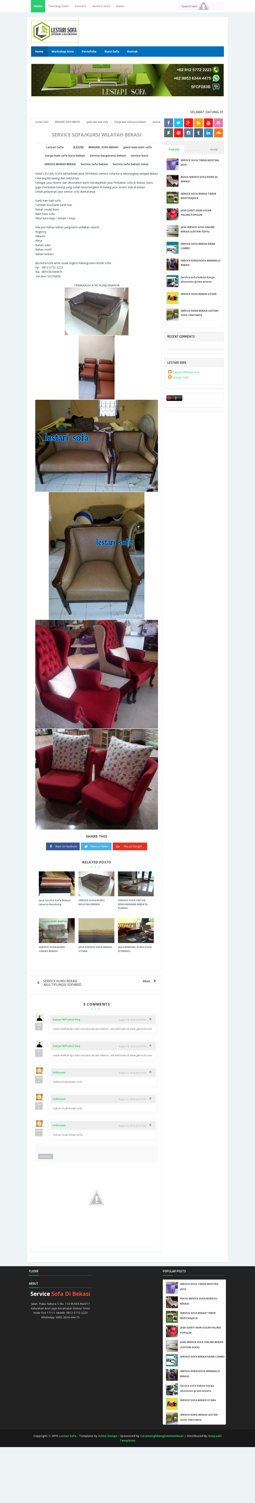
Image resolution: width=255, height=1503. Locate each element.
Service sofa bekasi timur (131, 164)
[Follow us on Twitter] (178, 122)
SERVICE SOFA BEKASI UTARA (199, 294)
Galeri (120, 6)
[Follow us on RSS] (198, 122)
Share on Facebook (66, 846)
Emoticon (45, 1156)
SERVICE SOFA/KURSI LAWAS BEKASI (52, 949)
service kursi (139, 155)
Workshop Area (63, 51)
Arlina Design (107, 1436)
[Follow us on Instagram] (188, 132)
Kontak (132, 51)
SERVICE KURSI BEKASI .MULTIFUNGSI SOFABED (62, 983)
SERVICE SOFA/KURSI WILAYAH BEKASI (91, 902)
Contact (80, 6)
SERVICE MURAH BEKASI (60, 164)
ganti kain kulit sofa (137, 147)
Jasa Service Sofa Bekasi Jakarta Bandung (55, 902)
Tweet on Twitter (99, 846)
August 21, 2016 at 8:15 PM (132, 1072)
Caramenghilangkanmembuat (162, 1436)
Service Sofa (101, 6)
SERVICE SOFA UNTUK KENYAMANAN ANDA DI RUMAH (133, 904)
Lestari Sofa (180, 377)
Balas (39, 1027)
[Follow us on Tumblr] (198, 132)
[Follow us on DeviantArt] (168, 132)
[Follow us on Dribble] (218, 122)
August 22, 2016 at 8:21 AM (132, 1125)
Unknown (59, 1072)
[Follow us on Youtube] (208, 122)
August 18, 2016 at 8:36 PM (132, 1019)
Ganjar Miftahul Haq (66, 1019)
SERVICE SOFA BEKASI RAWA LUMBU (202, 1356)
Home (38, 6)
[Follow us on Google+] (188, 122)
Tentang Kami (58, 6)
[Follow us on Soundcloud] (218, 132)
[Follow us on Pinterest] (178, 132)
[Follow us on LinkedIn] (208, 132)
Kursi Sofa (112, 51)
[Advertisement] (18, 1480)
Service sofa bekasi (94, 164)
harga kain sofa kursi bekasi (65, 155)
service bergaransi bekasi (108, 155)
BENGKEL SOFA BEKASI (103, 147)
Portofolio (89, 51)
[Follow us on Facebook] (168, 122)
